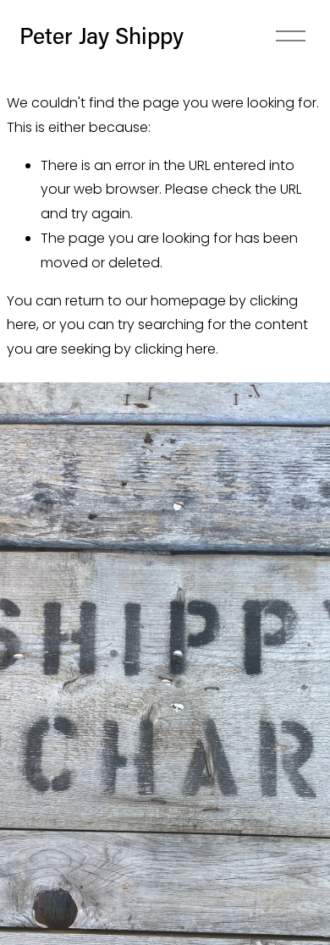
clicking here (175, 349)
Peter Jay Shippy (101, 35)
